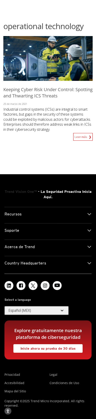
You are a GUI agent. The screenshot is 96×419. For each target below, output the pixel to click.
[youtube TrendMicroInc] (57, 285)
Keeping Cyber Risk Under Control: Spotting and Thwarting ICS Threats (48, 92)
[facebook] (21, 285)
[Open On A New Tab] (33, 285)
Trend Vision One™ (21, 191)
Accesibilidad (14, 383)
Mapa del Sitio (15, 391)
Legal (53, 374)
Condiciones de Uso (64, 383)
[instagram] (45, 285)
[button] (36, 310)
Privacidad (12, 374)
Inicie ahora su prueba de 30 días (44, 347)
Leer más (81, 136)
